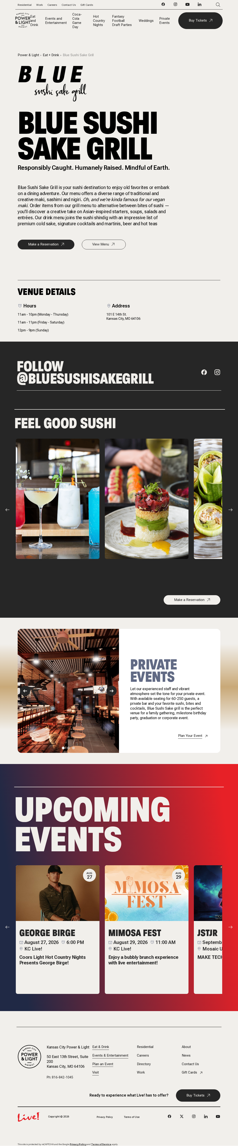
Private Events (164, 20)
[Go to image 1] (63, 748)
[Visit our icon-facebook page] (163, 5)
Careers (52, 5)
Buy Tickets (198, 20)
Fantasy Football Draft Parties (122, 20)
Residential (25, 5)
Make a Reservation (43, 244)
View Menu (100, 244)
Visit (95, 1072)
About (186, 1047)
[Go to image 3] (73, 748)
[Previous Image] (25, 691)
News (186, 1056)
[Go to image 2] (68, 748)
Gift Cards (86, 5)
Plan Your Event (190, 736)
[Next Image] (111, 691)
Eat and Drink (34, 20)
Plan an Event (102, 1064)
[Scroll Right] (230, 510)
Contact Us (69, 5)
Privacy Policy (105, 1117)
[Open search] (211, 4)
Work (39, 5)
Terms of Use (131, 1117)
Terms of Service (101, 1144)
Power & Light (28, 55)
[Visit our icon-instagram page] (175, 5)
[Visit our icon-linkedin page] (199, 5)
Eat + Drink (51, 55)
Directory (144, 1064)
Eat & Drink (100, 1047)
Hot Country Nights (99, 20)
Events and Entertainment (56, 20)
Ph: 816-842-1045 (60, 1077)
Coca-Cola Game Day (77, 20)
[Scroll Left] (7, 510)
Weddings (146, 21)
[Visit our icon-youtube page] (187, 5)
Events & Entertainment (110, 1056)
